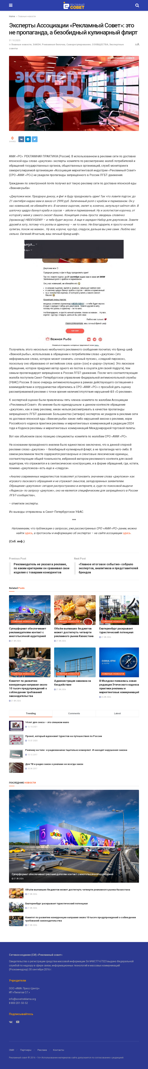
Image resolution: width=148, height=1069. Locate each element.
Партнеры (25, 1050)
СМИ (11, 1050)
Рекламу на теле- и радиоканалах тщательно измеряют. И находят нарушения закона (76, 750)
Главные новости (27, 16)
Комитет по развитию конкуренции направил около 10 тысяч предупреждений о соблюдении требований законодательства (28, 688)
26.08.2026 (106, 697)
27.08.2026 (16, 641)
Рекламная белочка (53, 44)
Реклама (42, 1050)
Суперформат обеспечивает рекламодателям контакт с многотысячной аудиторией (27, 632)
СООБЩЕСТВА (100, 44)
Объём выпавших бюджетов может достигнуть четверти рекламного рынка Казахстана (73, 632)
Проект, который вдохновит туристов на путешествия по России (63, 736)
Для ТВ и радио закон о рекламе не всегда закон (54, 764)
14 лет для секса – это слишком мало (47, 722)
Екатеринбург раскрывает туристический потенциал (56, 903)
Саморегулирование (78, 44)
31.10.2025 (14, 40)
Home (12, 16)
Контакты (58, 1050)
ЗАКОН (37, 44)
